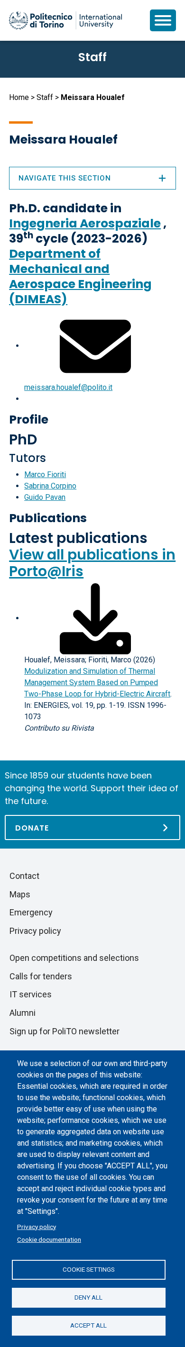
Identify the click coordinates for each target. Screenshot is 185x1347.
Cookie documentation (49, 1239)
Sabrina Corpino (50, 485)
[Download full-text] (95, 618)
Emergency (31, 912)
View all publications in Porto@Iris (92, 562)
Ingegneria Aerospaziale (85, 223)
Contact (24, 876)
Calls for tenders (40, 976)
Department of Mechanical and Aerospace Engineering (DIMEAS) (80, 276)
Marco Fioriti (45, 474)
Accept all (88, 1325)
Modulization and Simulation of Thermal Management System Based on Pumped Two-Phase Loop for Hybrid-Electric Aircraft (97, 682)
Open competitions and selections (74, 958)
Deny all (88, 1297)
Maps (19, 894)
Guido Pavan (44, 497)
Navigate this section (64, 178)
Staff (45, 97)
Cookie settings (89, 1269)
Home (19, 97)
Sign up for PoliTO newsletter (64, 1031)
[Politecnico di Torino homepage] (65, 20)
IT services (30, 994)
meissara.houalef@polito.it (68, 387)
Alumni (22, 1013)
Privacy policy (36, 1226)
